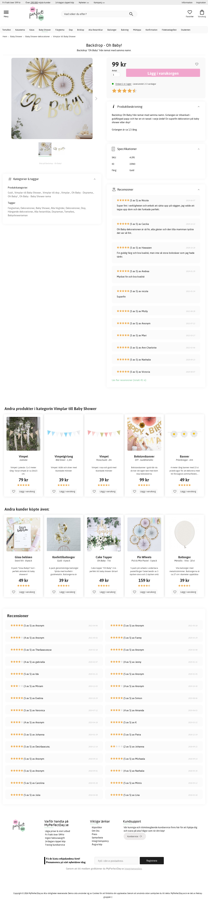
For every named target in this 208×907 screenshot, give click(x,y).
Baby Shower (45, 29)
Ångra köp (97, 844)
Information (187, 2)
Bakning (125, 29)
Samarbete (97, 837)
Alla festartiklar (96, 29)
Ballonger (112, 29)
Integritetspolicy (100, 841)
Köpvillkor (97, 827)
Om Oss (95, 830)
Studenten (185, 29)
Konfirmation (151, 29)
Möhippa (137, 29)
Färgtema (59, 29)
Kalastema (20, 29)
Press (94, 834)
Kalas (31, 29)
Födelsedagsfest (169, 29)
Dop (71, 29)
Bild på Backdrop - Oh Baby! (50, 163)
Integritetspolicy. (133, 868)
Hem (5, 36)
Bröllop (80, 29)
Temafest (6, 29)
